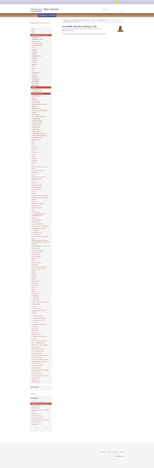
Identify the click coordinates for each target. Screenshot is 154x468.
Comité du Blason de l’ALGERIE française (40, 198)
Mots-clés (33, 393)
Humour (93, 20)
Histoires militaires (36, 219)
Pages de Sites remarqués (39, 135)
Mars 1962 (35, 328)
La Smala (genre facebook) (39, 228)
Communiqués (36, 118)
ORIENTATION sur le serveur (40, 23)
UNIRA (33, 272)
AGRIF (33, 162)
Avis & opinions (36, 281)
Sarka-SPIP (115, 452)
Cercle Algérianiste (36, 187)
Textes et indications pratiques (39, 267)
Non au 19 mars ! (36, 347)
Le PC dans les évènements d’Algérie (39, 325)
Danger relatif (34, 424)
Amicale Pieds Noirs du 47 (38, 170)
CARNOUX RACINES (37, 185)
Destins (34, 291)
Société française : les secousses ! (40, 361)
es (119, 2)
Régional (34, 64)
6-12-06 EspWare (35, 405)
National (34, 58)
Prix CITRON (35, 83)
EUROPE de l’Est (36, 56)
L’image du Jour (36, 89)
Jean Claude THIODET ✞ (86, 29)
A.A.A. (33, 144)
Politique (34, 60)
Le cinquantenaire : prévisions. (39, 336)
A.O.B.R (34, 154)
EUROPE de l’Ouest (37, 39)
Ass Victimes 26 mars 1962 (39, 176)
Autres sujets (35, 114)
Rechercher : (105, 9)
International (35, 37)
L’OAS (33, 314)
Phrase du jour (35, 413)
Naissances (35, 100)
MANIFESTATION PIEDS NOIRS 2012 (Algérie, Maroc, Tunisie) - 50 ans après (40, 242)
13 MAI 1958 (35, 297)
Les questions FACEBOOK (39, 110)
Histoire (34, 289)
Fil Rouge (94, 15)
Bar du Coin (35, 380)
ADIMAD (34, 158)
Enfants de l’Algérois (37, 207)
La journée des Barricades (39, 318)
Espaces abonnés (36, 378)
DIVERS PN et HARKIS (37, 203)
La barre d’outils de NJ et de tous (40, 375)
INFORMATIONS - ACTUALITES (47, 15)
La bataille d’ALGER (37, 316)
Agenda (34, 106)
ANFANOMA (35, 172)
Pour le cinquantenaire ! (38, 351)
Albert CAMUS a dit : (36, 422)
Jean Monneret (36, 254)
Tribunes (70, 15)
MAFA (33, 238)
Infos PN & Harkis (61, 15)
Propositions (35, 283)
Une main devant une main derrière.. (39, 269)
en (122, 2)
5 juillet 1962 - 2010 (37, 365)
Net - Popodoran (36, 248)
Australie (34, 52)
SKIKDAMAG (35, 264)
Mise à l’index (35, 85)
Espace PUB (35, 129)
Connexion (33, 2)
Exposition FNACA (36, 334)
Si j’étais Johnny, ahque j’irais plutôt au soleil (40, 410)
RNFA (33, 260)
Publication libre (36, 108)
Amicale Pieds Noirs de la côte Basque (39, 167)
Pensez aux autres (37, 123)
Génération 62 (35, 212)
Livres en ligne (35, 332)
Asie (33, 47)
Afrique (34, 54)
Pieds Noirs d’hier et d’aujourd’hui (40, 226)
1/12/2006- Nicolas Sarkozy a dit (40, 403)
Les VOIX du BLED (36, 353)
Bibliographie (35, 330)
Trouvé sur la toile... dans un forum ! (40, 420)
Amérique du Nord (37, 43)
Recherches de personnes (39, 104)
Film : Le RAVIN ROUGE (38, 342)
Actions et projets (37, 121)
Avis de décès (36, 102)
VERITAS (34, 277)
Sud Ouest (35, 77)
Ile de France (35, 79)
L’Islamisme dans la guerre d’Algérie (39, 311)
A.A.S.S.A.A (35, 148)
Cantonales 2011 (36, 368)
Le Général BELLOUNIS (38, 320)
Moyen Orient (36, 41)
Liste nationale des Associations (40, 236)
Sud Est (34, 75)
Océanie (34, 49)
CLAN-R (34, 191)
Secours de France (37, 262)
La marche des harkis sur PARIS (40, 359)
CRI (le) (34, 201)
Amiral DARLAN (36, 304)
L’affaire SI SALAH (37, 308)
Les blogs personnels (37, 232)
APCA (33, 174)
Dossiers (76, 15)
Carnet (33, 98)
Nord (33, 66)
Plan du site (103, 452)
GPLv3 (121, 452)
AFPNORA (34, 160)
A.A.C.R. (34, 146)
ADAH (33, 156)
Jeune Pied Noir (36, 222)
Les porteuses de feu (37, 357)
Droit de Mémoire (36, 205)
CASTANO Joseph (37, 252)
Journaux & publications (38, 224)
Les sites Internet (36, 234)
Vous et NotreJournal (85, 15)
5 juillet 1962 (35, 295)
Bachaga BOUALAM (37, 179)
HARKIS (34, 217)
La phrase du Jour (102, 20)
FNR (33, 209)
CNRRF (34, 193)
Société (34, 62)
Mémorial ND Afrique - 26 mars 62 (40, 246)
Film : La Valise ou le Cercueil (39, 340)
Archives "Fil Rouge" (37, 363)
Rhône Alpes (35, 72)
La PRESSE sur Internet (38, 133)
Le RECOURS (35, 230)
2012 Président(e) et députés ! (39, 355)
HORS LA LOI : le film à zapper (40, 345)
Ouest (34, 68)
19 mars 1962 (35, 300)
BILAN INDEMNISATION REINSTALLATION (38, 214)
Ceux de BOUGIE (36, 189)
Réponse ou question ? (37, 417)
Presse (33, 33)
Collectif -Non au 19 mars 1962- (40, 195)
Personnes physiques (37, 250)
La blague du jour (37, 91)
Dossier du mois (36, 293)
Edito (33, 31)
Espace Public (35, 285)
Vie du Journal (36, 127)
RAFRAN (34, 258)
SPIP (109, 452)
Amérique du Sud (37, 45)
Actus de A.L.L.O (36, 152)
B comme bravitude (36, 415)
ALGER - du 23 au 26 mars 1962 (40, 302)
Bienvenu (34, 15)
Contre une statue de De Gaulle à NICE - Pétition (40, 370)
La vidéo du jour (36, 95)
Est (33, 70)
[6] (46, 428)
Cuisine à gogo (36, 131)
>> (122, 11)
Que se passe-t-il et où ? (39, 116)
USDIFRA (34, 274)
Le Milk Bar (35, 322)
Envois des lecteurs (37, 137)
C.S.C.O (34, 183)
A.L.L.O (34, 150)
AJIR (33, 164)
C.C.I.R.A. (34, 181)
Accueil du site (67, 20)
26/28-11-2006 (35, 407)
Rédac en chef (35, 382)
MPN (33, 141)
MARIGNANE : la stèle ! (38, 349)
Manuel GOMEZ (36, 256)
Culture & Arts (36, 125)
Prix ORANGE (35, 81)
